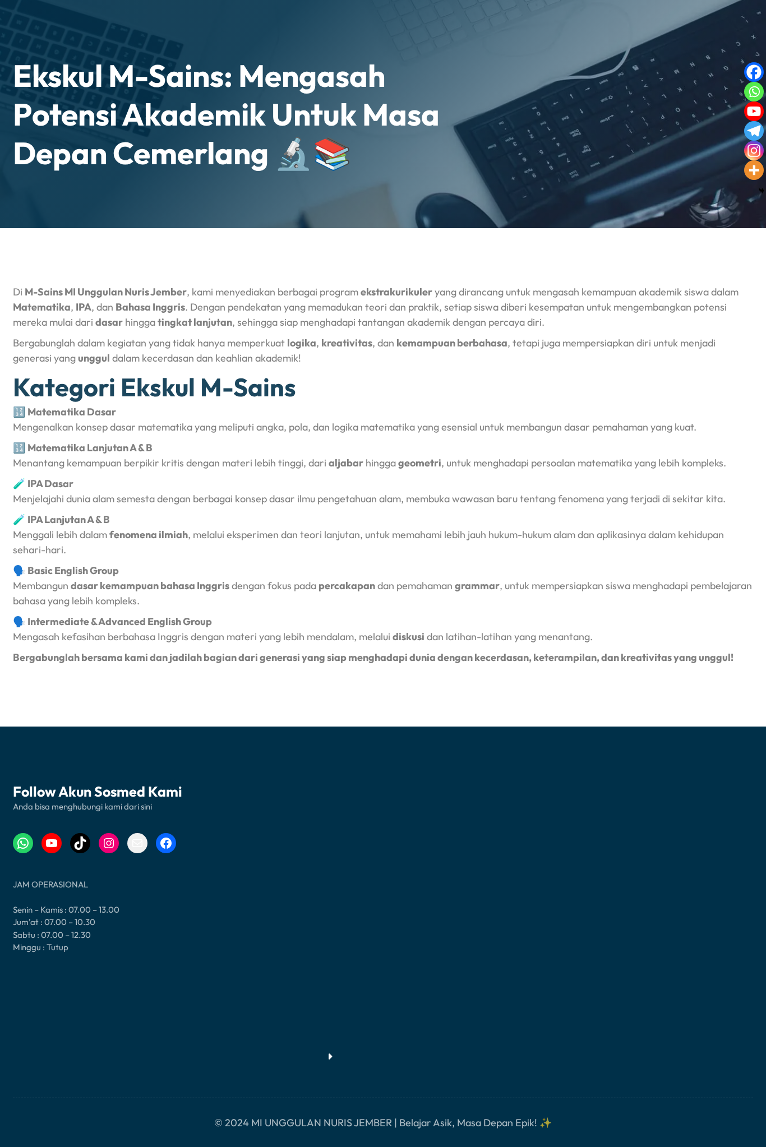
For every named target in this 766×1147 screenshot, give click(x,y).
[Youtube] (754, 111)
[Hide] (761, 190)
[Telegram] (754, 131)
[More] (754, 170)
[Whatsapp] (754, 91)
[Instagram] (754, 150)
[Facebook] (754, 72)
